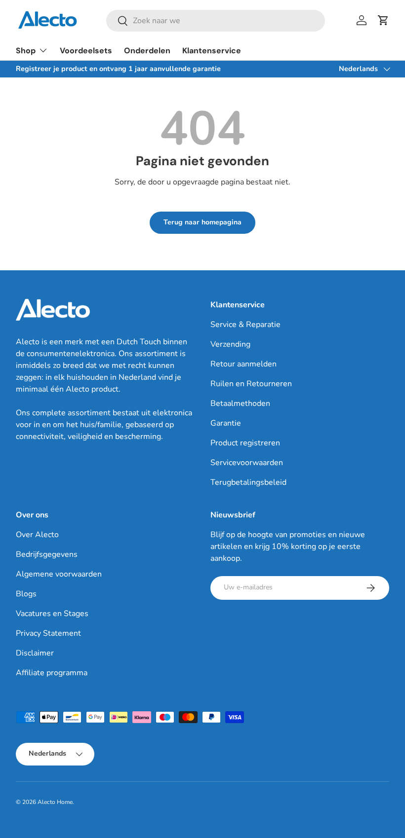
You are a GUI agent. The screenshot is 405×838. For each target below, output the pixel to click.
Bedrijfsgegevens (47, 554)
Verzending (230, 344)
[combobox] (215, 21)
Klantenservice (211, 50)
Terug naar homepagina (202, 222)
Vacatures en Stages (52, 613)
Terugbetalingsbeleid (248, 482)
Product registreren (245, 442)
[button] (383, 20)
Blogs (26, 593)
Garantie (225, 423)
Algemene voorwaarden (59, 574)
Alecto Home (55, 802)
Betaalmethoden (240, 403)
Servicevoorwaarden (246, 462)
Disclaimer (35, 653)
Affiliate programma (51, 672)
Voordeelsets (86, 50)
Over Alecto (37, 534)
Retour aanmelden (243, 364)
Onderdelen (147, 50)
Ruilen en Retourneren (251, 383)
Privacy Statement (48, 633)
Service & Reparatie (245, 324)
